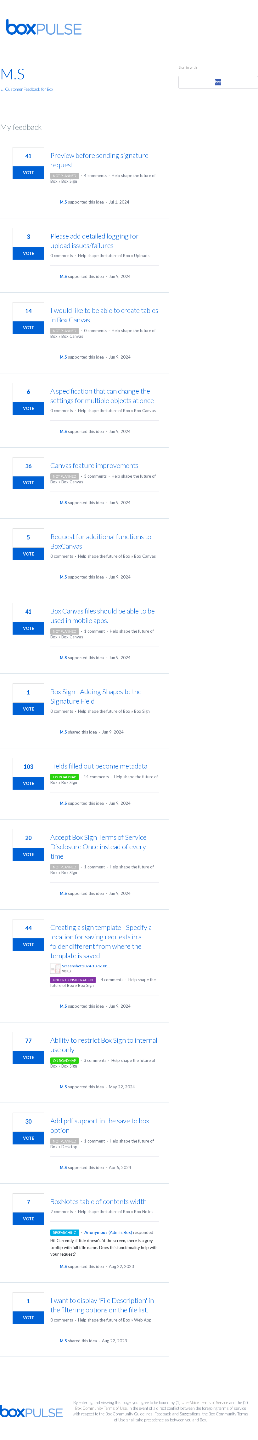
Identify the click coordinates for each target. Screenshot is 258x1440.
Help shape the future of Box (104, 255)
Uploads (141, 255)
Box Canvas (72, 336)
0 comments (61, 255)
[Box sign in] (218, 82)
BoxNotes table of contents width (98, 1201)
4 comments (95, 175)
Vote (28, 172)
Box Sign (69, 181)
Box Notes (143, 1211)
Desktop (69, 1146)
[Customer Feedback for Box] (44, 27)
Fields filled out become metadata (98, 766)
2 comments (61, 1211)
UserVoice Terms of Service (205, 1402)
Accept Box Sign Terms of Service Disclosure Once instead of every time (98, 846)
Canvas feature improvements (94, 465)
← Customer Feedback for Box (26, 89)
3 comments (95, 476)
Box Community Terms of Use (101, 1408)
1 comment (94, 631)
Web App (143, 1319)
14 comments (96, 776)
